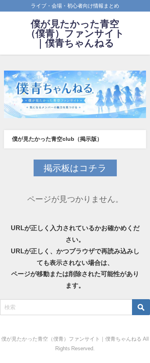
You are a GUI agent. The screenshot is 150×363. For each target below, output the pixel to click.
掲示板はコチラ (75, 168)
